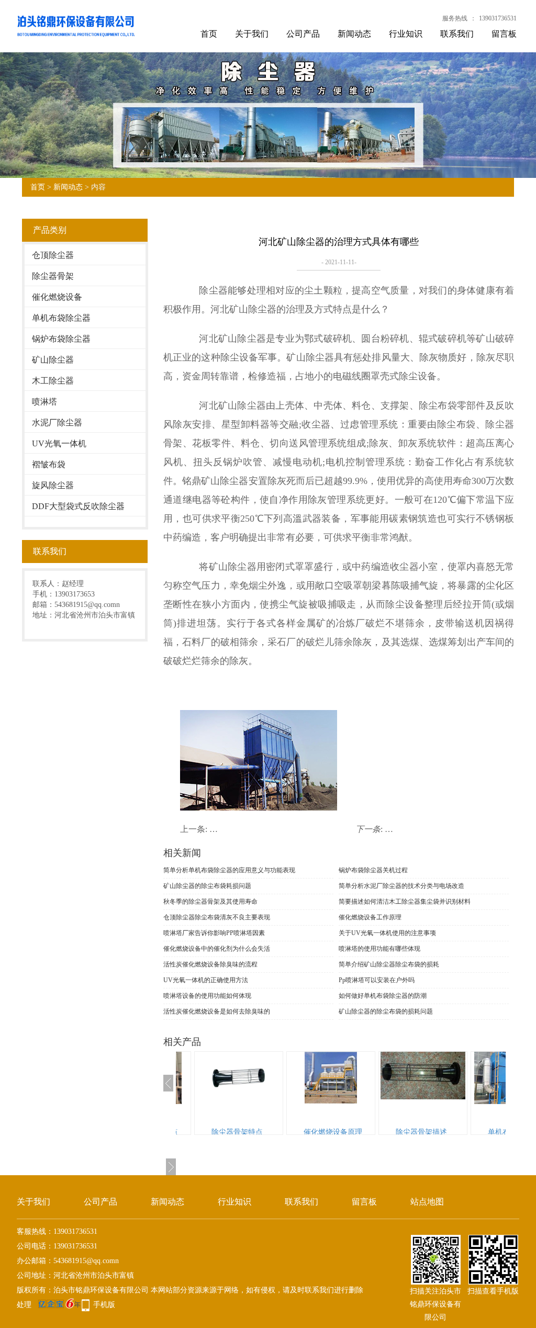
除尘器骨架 (53, 276)
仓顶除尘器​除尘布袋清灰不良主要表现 (216, 917)
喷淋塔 (44, 401)
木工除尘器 (53, 380)
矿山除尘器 (53, 359)
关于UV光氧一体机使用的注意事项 (387, 933)
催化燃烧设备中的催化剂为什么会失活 (216, 948)
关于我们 (252, 33)
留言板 (504, 33)
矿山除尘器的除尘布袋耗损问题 (207, 886)
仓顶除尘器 (53, 255)
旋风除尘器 (53, 485)
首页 (208, 33)
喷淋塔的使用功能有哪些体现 (379, 948)
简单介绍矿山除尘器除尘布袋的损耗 (389, 964)
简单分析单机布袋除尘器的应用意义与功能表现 (229, 870)
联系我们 (457, 33)
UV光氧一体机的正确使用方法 (205, 980)
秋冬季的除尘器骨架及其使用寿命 (210, 901)
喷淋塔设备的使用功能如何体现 (207, 995)
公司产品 (303, 33)
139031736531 (498, 18)
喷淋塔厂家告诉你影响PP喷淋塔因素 (214, 933)
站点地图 (427, 1201)
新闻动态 (354, 33)
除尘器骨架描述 (363, 1132)
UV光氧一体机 (59, 443)
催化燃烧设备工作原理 (370, 917)
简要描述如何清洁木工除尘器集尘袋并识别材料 (405, 901)
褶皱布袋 (48, 464)
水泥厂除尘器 (57, 422)
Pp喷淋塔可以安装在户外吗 (377, 980)
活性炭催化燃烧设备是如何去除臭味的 (216, 1011)
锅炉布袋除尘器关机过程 (373, 870)
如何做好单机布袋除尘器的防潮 (383, 995)
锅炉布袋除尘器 (61, 338)
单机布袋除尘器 (61, 317)
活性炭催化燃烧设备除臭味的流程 (210, 964)
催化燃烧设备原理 (275, 1132)
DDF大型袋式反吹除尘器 (78, 506)
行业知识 (405, 33)
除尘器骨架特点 (179, 1132)
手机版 (104, 1305)
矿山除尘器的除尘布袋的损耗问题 (386, 1011)
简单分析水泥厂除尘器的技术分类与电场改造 (401, 886)
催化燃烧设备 (57, 296)
